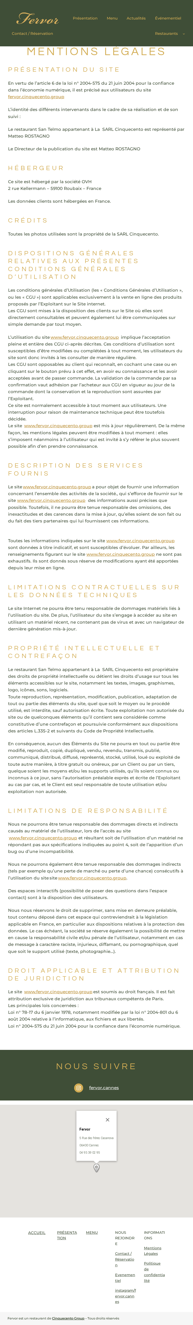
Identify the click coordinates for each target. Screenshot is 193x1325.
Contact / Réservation (124, 1259)
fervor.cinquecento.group (36, 96)
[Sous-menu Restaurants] (184, 33)
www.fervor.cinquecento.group (85, 337)
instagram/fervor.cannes (125, 1296)
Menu (92, 1232)
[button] (96, 1168)
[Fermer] (108, 1120)
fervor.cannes (104, 1087)
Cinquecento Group (68, 1318)
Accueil (36, 1232)
